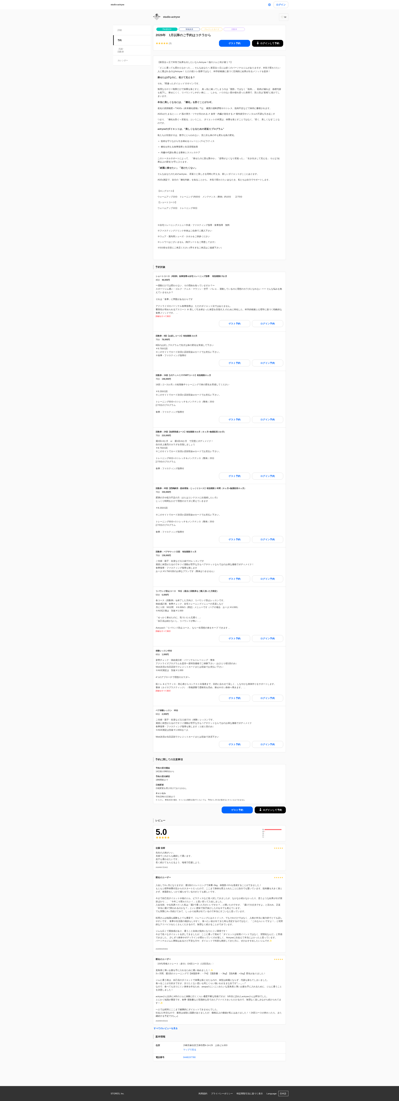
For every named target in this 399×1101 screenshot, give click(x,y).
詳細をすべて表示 (163, 316)
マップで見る (189, 1049)
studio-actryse (117, 4)
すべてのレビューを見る (166, 1028)
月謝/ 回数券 (121, 50)
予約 (120, 40)
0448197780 (189, 1057)
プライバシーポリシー (222, 1093)
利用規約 (203, 1093)
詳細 (120, 30)
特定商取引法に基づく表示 (250, 1093)
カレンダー (123, 60)
